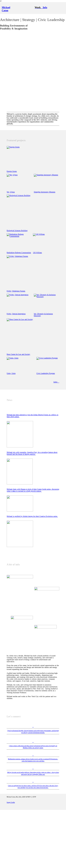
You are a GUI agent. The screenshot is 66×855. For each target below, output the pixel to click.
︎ (33, 726)
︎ (33, 768)
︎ (33, 781)
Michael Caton (6, 9)
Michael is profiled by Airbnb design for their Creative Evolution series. (32, 516)
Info (45, 7)
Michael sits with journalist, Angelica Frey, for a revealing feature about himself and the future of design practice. (32, 453)
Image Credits (11, 802)
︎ (33, 755)
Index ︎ (56, 382)
